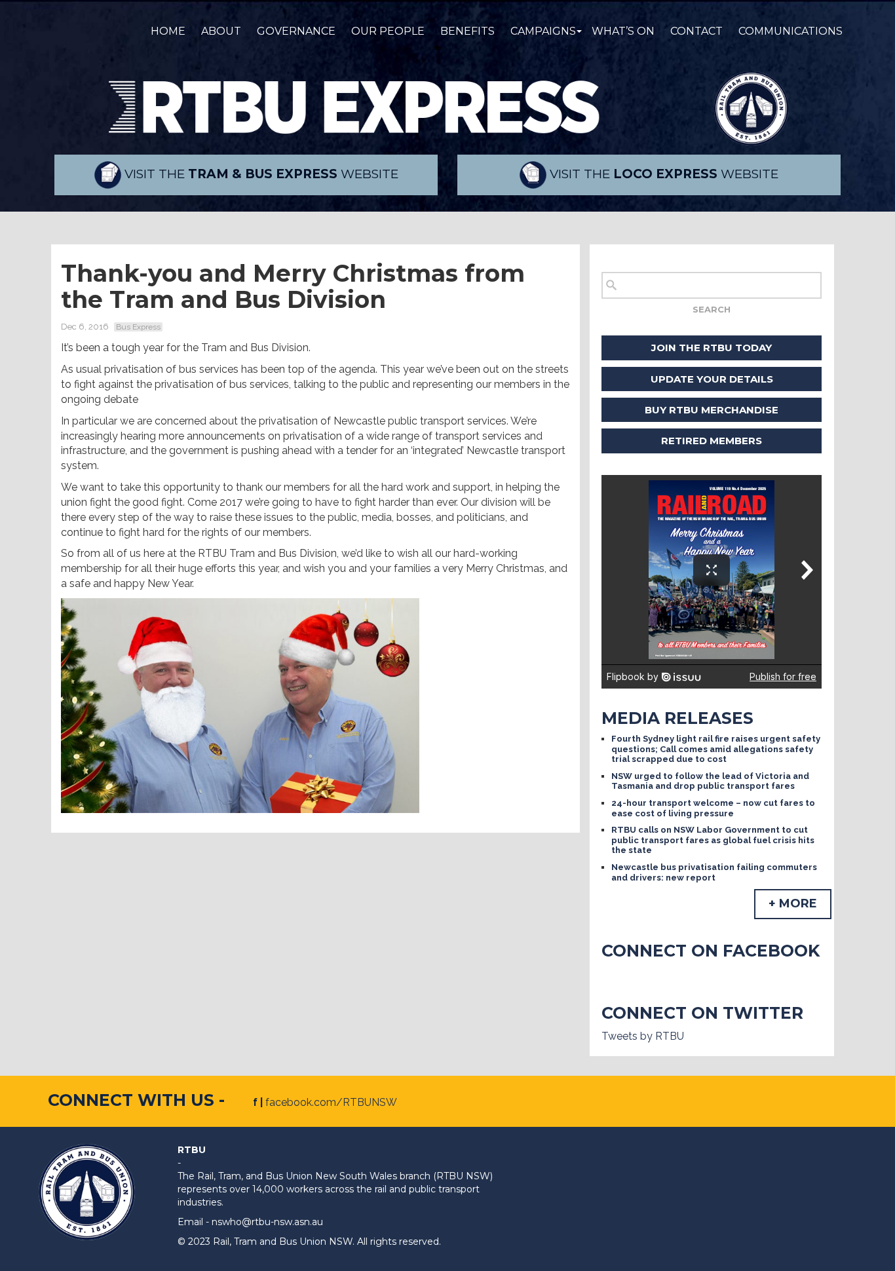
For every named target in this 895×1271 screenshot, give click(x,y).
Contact (696, 31)
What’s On (623, 31)
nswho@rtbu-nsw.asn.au (267, 1222)
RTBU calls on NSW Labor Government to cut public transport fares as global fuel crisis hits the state (712, 840)
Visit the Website (259, 173)
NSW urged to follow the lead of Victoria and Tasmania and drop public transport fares (710, 781)
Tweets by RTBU (642, 1036)
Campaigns (543, 31)
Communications (790, 31)
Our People (388, 31)
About (221, 31)
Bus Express (138, 327)
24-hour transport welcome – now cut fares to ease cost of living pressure (713, 808)
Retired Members (711, 440)
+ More (793, 903)
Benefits (467, 31)
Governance (296, 31)
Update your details (712, 379)
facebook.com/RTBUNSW (331, 1102)
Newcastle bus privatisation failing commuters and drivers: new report (714, 872)
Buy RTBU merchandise (711, 410)
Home (168, 31)
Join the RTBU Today (711, 347)
